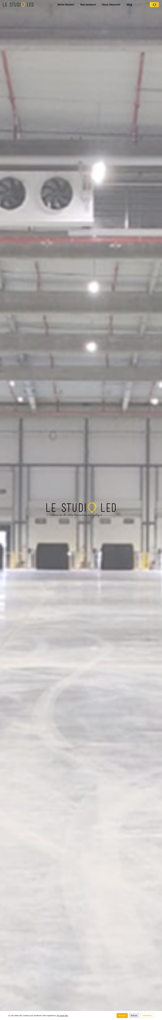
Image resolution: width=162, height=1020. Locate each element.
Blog (129, 4)
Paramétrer (147, 1015)
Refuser (134, 1015)
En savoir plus (62, 1015)
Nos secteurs (88, 4)
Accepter (122, 1015)
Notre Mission (65, 4)
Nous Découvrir (111, 4)
